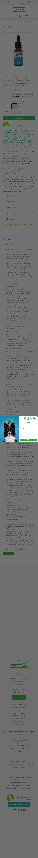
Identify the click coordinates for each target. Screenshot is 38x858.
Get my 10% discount (28, 439)
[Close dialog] (37, 416)
